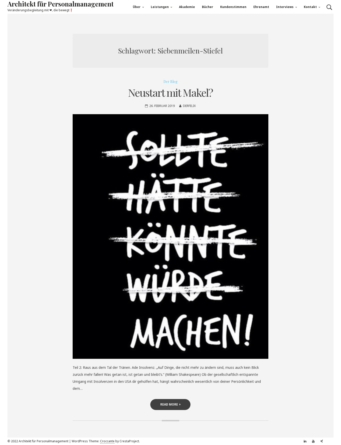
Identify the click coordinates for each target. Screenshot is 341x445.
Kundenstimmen (233, 7)
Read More (169, 404)
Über (137, 7)
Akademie (187, 7)
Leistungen (160, 7)
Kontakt (310, 7)
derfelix (189, 106)
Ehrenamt (261, 7)
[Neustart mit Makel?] (170, 236)
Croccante (107, 441)
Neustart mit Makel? (170, 92)
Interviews (285, 7)
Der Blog (170, 81)
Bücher (207, 7)
